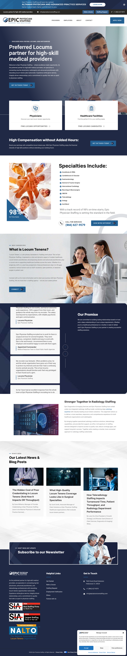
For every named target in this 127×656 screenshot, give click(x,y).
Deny (101, 648)
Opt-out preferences (93, 652)
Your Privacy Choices (72, 652)
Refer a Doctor (88, 12)
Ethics (48, 595)
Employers (68, 20)
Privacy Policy (102, 652)
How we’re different (102, 223)
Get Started (50, 581)
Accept (86, 648)
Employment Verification (54, 592)
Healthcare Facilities (91, 116)
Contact (89, 20)
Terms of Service (111, 652)
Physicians (36, 116)
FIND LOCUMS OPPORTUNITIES (34, 126)
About (78, 20)
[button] (123, 633)
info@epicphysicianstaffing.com (50, 12)
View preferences (117, 648)
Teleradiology (66, 197)
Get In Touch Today (19, 85)
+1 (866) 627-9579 (119, 12)
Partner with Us (51, 599)
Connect (15, 289)
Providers (56, 20)
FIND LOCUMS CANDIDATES (90, 126)
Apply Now (117, 20)
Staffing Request (102, 12)
